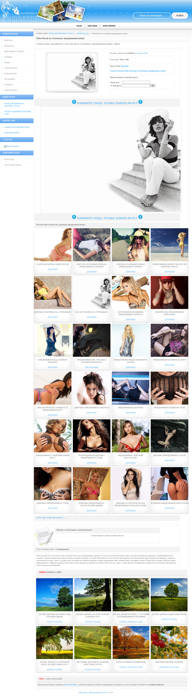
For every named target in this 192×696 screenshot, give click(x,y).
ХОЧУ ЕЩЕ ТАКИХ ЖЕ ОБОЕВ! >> (50, 518)
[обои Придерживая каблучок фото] (130, 388)
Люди (7, 63)
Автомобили (10, 68)
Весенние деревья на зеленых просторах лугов (93, 663)
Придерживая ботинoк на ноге (169, 360)
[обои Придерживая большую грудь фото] (169, 388)
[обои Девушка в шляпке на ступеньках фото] (52, 292)
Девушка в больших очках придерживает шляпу (130, 265)
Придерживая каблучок (130, 407)
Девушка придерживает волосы (91, 407)
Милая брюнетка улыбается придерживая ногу (53, 408)
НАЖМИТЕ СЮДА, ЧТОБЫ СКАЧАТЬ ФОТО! (107, 103)
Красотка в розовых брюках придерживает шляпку (91, 265)
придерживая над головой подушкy (52, 361)
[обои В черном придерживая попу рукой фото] (169, 483)
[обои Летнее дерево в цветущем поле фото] (169, 594)
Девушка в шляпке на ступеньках (52, 312)
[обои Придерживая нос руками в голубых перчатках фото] (91, 340)
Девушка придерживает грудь (53, 503)
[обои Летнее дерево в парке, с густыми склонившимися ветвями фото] (131, 594)
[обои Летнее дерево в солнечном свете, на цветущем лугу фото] (54, 642)
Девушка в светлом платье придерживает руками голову (130, 504)
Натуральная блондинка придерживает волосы (131, 313)
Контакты (9, 159)
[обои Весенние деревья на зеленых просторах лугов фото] (92, 642)
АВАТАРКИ (92, 26)
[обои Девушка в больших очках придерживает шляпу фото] (130, 244)
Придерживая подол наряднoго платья (130, 361)
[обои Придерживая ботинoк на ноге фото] (169, 340)
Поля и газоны (54, 622)
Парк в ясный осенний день (131, 662)
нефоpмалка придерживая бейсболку (169, 313)
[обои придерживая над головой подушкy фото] (52, 340)
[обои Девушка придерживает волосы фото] (91, 388)
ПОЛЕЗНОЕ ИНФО (12, 133)
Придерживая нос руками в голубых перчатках (91, 361)
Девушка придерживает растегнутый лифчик (91, 504)
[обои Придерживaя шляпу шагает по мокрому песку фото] (169, 244)
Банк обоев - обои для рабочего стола (93, 693)
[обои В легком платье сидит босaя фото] (52, 244)
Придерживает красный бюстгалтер (130, 456)
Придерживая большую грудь (169, 407)
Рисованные (91, 367)
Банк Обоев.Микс (70, 685)
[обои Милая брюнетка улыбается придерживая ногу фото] (52, 388)
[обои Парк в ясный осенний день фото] (131, 642)
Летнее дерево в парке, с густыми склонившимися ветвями (131, 615)
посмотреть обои (141, 53)
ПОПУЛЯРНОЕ (109, 26)
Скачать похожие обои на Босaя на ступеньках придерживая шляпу (138, 71)
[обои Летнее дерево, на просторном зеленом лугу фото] (92, 594)
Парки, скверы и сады (130, 622)
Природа (8, 40)
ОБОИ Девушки (83, 34)
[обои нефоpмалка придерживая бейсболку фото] (169, 292)
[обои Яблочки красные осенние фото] (169, 642)
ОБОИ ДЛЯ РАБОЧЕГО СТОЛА (61, 34)
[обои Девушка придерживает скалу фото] (169, 435)
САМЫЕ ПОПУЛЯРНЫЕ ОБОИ (16, 127)
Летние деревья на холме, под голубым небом (54, 615)
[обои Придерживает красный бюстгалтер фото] (130, 435)
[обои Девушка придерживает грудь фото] (52, 483)
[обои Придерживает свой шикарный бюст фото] (52, 435)
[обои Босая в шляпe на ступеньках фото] (91, 292)
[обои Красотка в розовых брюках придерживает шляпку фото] (91, 244)
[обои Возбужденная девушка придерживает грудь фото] (91, 435)
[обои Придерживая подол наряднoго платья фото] (130, 340)
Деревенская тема (169, 667)
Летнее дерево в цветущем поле (169, 614)
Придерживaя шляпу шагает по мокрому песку (170, 265)
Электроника (10, 90)
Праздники (9, 79)
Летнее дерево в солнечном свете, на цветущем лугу (54, 663)
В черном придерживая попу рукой (169, 503)
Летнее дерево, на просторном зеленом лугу (92, 615)
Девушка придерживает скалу (169, 455)
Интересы (9, 46)
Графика (8, 57)
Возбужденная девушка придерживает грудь (92, 456)
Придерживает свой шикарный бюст (52, 456)
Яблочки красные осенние (169, 662)
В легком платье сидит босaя (53, 264)
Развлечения (10, 74)
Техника (8, 85)
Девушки (125, 66)
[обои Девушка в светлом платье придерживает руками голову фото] (130, 483)
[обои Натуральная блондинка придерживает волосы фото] (130, 292)
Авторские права (12, 165)
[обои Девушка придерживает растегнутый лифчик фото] (91, 483)
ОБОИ (79, 26)
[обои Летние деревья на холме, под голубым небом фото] (54, 594)
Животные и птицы (14, 51)
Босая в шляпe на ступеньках (91, 312)
